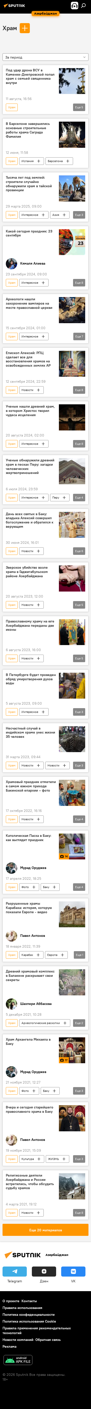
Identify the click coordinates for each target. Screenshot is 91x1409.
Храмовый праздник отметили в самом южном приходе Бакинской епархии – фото (31, 786)
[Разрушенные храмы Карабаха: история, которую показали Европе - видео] (72, 914)
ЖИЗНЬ (53, 1159)
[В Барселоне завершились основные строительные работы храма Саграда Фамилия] (72, 135)
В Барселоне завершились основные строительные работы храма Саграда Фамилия (28, 130)
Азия (55, 215)
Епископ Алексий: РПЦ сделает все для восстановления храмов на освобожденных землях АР (28, 359)
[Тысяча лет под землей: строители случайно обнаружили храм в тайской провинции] (72, 188)
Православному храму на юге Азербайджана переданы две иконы (30, 625)
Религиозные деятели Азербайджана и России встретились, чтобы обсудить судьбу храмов (30, 1181)
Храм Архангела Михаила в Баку (28, 1041)
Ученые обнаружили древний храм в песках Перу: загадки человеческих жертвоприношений (30, 466)
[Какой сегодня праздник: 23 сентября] (72, 242)
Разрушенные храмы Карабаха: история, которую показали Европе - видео (29, 907)
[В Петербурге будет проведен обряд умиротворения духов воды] (72, 686)
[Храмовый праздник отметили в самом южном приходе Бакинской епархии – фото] (72, 793)
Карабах (27, 955)
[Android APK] (18, 1360)
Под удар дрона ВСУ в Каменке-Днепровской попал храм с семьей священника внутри (30, 76)
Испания (27, 161)
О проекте (11, 1301)
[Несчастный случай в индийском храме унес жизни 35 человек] (72, 739)
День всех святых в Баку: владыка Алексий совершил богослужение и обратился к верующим (29, 520)
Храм (10, 28)
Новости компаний (18, 1339)
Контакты (29, 1301)
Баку (46, 887)
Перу (55, 497)
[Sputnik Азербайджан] (15, 7)
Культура (27, 1159)
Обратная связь (48, 1339)
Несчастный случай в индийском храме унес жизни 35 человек (30, 732)
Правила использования (22, 1307)
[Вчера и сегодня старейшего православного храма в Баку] (72, 1118)
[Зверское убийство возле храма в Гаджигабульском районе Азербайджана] (72, 578)
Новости (27, 390)
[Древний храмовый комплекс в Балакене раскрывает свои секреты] (72, 982)
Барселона (55, 161)
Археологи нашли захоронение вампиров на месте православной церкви (29, 303)
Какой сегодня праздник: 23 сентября (29, 233)
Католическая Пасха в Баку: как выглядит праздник (28, 838)
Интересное (29, 215)
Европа (52, 955)
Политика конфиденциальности (29, 1314)
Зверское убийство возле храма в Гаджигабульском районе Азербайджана (27, 571)
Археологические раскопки (40, 1023)
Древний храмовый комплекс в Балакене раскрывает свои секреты (30, 975)
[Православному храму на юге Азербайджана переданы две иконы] (72, 632)
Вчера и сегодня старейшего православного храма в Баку (29, 1109)
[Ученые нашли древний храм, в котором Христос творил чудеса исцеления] (72, 417)
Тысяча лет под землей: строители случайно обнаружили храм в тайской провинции (29, 183)
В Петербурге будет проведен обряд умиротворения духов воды (31, 679)
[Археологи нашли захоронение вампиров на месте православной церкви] (72, 310)
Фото (25, 887)
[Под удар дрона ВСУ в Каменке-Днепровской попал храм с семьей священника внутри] (72, 81)
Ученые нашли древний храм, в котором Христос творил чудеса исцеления (30, 410)
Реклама (9, 1346)
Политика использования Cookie (29, 1321)
